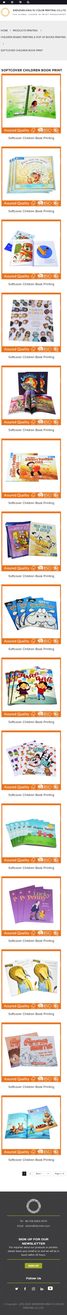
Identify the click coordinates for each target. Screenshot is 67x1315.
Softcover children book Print (22, 50)
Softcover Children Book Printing (31, 138)
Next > (39, 1174)
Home (4, 30)
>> (48, 1174)
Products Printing (25, 30)
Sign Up (33, 1265)
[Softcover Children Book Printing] (31, 103)
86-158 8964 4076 (36, 1221)
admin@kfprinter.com (37, 1226)
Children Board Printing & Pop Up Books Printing (33, 37)
